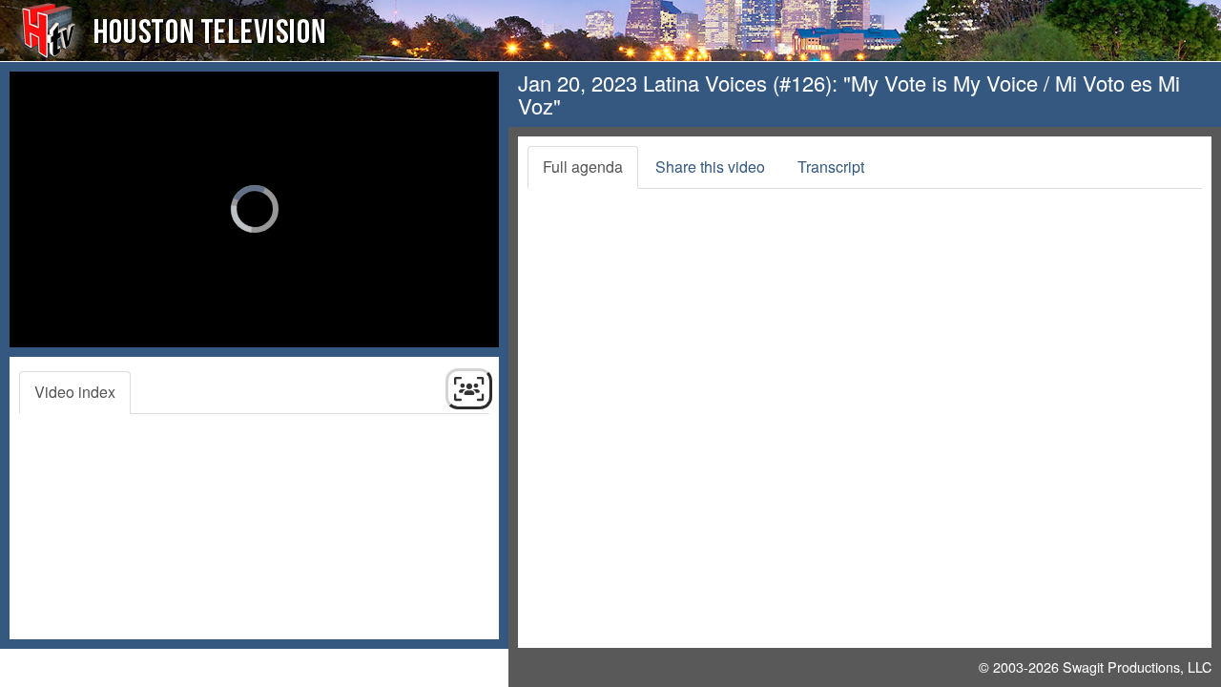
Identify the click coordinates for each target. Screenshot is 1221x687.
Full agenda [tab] (583, 166)
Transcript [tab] (830, 166)
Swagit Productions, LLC (1137, 666)
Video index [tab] (74, 392)
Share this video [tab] (710, 166)
